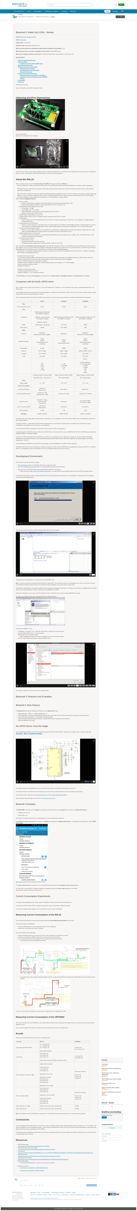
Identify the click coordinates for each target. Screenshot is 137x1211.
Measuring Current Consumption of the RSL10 (32, 75)
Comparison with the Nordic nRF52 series (31, 63)
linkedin (115, 1194)
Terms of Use (56, 1194)
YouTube (117, 1194)
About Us (32, 1194)
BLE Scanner (19, 881)
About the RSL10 (22, 62)
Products (20, 14)
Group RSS (112, 1128)
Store (73, 1192)
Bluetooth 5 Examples (26, 72)
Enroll (104, 1117)
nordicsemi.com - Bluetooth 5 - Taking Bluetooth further (34, 1167)
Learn (39, 1192)
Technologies (46, 1192)
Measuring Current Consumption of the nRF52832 (33, 77)
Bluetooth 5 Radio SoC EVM (29, 37)
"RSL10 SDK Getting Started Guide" (42, 471)
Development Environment (25, 65)
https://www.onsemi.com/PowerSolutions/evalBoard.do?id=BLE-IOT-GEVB (36, 1149)
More (53, 16)
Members (33, 1192)
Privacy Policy (64, 1194)
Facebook (112, 1194)
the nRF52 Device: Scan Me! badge (29, 70)
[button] (21, 1185)
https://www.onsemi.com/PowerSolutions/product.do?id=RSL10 (34, 1146)
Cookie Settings (95, 1194)
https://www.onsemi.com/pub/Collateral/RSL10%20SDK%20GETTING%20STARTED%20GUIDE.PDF (43, 1159)
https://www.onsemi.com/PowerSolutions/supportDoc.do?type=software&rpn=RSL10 (39, 1156)
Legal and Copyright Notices (77, 1194)
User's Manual (23, 465)
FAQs (50, 1194)
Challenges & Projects (57, 1192)
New (121, 16)
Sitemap (88, 1194)
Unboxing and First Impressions (27, 60)
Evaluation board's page (30, 466)
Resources (21, 82)
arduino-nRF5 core (43, 795)
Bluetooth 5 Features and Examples (27, 67)
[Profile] (122, 11)
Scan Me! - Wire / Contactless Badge (29, 733)
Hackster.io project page (49, 798)
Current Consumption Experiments (27, 73)
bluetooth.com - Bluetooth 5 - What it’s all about (32, 1170)
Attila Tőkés (108, 1133)
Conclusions (21, 80)
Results (22, 78)
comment (58, 469)
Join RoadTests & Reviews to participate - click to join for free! (68, 1208)
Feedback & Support (42, 1194)
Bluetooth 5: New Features (27, 68)
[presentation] (21, 1185)
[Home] (19, 4)
